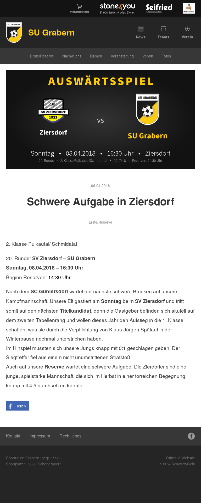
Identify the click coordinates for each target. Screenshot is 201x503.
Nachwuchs (71, 56)
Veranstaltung (122, 56)
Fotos (166, 56)
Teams (163, 36)
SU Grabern (51, 32)
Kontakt (13, 436)
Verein (187, 36)
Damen (96, 56)
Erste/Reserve (42, 56)
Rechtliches (70, 436)
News (141, 36)
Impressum (40, 436)
